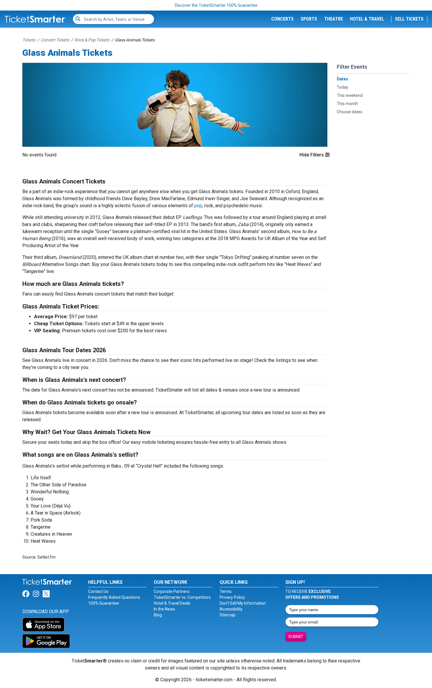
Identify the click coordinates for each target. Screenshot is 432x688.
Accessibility (231, 609)
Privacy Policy (232, 597)
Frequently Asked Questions (114, 597)
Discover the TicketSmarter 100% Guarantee (216, 5)
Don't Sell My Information (243, 603)
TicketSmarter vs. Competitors (182, 597)
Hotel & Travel (367, 19)
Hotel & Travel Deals (172, 603)
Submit (295, 636)
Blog (158, 615)
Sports (309, 19)
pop (198, 205)
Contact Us (98, 591)
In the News (164, 609)
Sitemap (227, 615)
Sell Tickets (409, 19)
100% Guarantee (103, 603)
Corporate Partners (172, 591)
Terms (226, 591)
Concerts (282, 19)
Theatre (333, 19)
